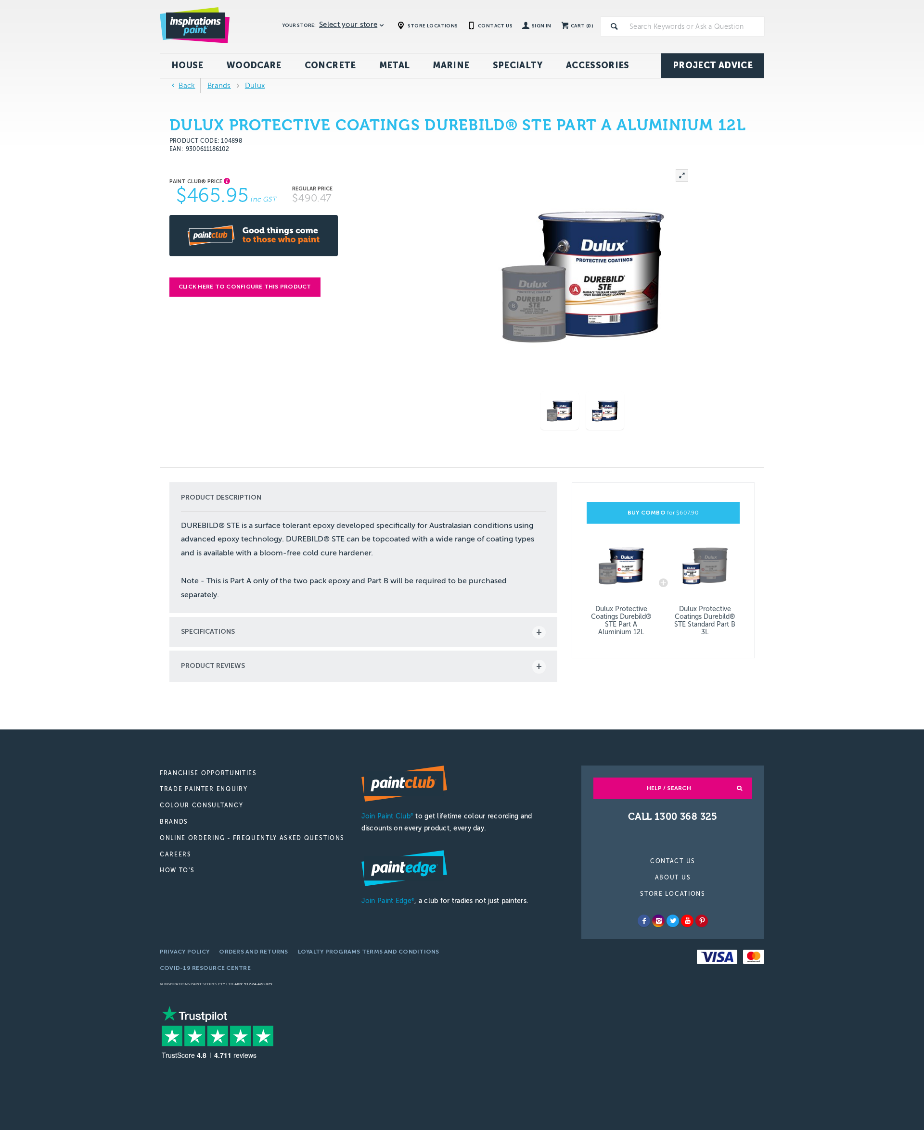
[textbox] (695, 26)
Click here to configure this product (245, 286)
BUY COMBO (663, 512)
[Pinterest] (701, 921)
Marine (451, 65)
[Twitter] (673, 921)
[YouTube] (687, 921)
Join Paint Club (387, 816)
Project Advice (713, 65)
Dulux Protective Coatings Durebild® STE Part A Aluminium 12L (621, 620)
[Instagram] (658, 921)
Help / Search (669, 788)
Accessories (597, 65)
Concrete (330, 65)
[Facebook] (644, 921)
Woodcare (254, 65)
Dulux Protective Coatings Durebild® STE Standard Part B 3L (704, 620)
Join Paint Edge (387, 900)
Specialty (518, 65)
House (187, 65)
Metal (394, 65)
